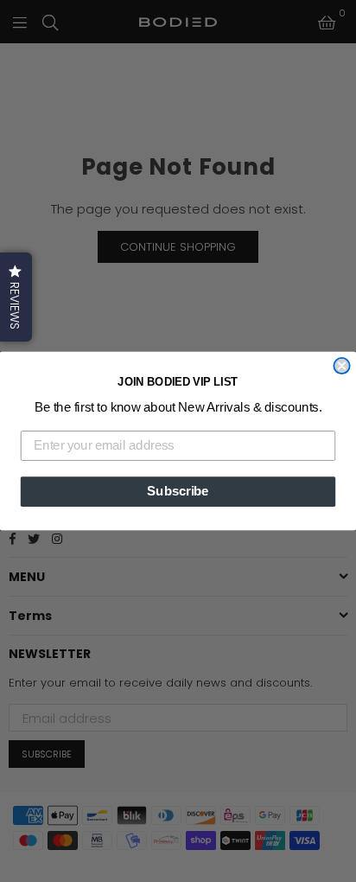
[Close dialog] (341, 366)
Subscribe (177, 491)
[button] (16, 297)
